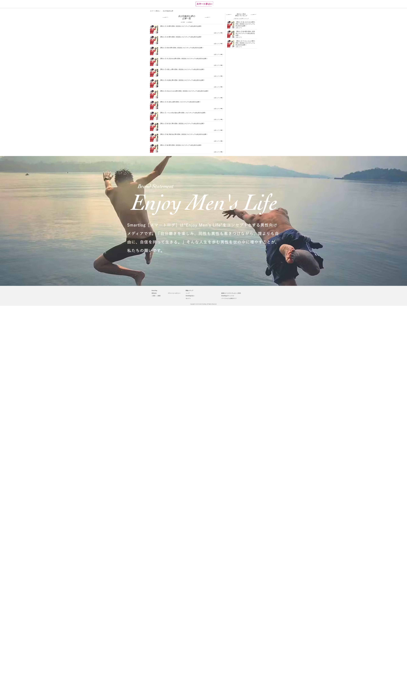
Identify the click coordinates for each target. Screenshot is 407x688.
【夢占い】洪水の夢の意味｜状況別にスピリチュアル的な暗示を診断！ (182, 48)
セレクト (188, 298)
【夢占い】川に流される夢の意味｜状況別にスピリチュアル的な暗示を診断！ (184, 58)
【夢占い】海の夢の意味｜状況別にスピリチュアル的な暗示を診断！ (181, 145)
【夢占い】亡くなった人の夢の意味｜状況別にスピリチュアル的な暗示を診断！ (245, 43)
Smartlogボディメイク (227, 295)
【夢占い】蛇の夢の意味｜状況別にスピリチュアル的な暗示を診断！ (245, 33)
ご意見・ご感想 (156, 295)
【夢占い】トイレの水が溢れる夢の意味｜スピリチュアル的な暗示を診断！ (183, 113)
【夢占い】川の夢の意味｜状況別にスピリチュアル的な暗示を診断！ (181, 26)
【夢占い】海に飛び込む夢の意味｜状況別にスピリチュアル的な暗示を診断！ (184, 134)
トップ (188, 293)
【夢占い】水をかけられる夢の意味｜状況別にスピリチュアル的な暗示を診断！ (184, 91)
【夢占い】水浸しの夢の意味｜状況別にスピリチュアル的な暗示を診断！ (182, 69)
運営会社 (154, 293)
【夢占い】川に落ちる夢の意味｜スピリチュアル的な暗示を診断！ (180, 102)
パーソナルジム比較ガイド (229, 298)
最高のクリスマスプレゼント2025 (231, 293)
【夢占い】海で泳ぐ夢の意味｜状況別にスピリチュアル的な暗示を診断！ (182, 123)
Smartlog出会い (190, 295)
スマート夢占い (155, 11)
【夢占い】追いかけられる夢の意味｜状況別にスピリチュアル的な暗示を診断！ (245, 24)
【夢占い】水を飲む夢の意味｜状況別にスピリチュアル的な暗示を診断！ (182, 80)
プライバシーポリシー (174, 293)
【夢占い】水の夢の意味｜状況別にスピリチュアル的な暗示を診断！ (181, 37)
